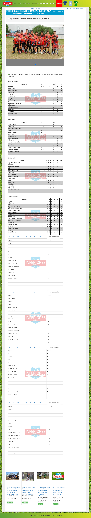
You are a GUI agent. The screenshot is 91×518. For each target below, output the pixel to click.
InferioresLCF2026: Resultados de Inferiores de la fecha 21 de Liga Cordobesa (13, 490)
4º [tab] (9, 236)
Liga (19, 3)
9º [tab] (30, 236)
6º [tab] (18, 236)
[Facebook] (65, 3)
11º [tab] (40, 236)
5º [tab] (13, 236)
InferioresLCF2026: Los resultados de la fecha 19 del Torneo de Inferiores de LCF (44, 491)
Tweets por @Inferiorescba (75, 9)
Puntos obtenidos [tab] (54, 236)
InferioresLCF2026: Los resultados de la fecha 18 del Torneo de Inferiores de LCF (59, 491)
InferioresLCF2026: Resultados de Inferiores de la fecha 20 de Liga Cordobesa (28, 490)
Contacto (53, 3)
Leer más (10, 502)
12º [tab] (45, 236)
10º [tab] (35, 236)
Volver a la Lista (35, 9)
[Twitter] (70, 3)
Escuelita (35, 3)
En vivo (59, 3)
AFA (14, 3)
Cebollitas (26, 3)
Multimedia (43, 3)
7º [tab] (22, 236)
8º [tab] (26, 236)
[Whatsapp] (75, 3)
